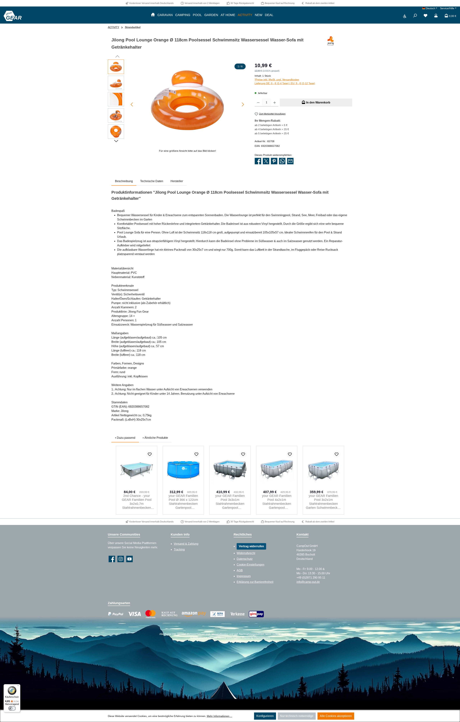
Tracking (179, 549)
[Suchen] (415, 16)
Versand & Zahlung (186, 543)
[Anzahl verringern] (258, 103)
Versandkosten (219, 634)
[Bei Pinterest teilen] (274, 161)
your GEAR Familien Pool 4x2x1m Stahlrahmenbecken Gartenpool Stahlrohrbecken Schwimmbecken (276, 502)
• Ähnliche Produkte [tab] (155, 437)
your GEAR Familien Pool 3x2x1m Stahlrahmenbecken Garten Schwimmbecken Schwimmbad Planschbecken (323, 502)
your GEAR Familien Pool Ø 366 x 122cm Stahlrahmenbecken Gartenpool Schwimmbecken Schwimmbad (183, 502)
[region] (177, 107)
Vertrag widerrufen (251, 546)
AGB (240, 570)
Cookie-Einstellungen (250, 564)
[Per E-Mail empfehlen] (290, 161)
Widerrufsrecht (246, 553)
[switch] (12, 708)
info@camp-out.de (308, 581)
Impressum (244, 576)
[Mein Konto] (436, 16)
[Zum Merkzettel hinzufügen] (149, 454)
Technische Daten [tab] (151, 181)
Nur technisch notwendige (296, 716)
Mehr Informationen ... (219, 716)
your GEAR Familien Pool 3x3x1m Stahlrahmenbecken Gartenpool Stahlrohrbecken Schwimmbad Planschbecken (230, 502)
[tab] (123, 181)
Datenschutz (245, 558)
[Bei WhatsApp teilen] (282, 161)
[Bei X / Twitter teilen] (266, 161)
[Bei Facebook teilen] (258, 161)
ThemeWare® (262, 637)
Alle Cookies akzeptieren (336, 716)
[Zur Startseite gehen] (13, 16)
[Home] (153, 15)
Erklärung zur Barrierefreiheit (255, 581)
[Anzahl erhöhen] (274, 103)
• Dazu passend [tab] (125, 437)
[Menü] (18, 686)
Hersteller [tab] (177, 181)
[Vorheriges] (132, 104)
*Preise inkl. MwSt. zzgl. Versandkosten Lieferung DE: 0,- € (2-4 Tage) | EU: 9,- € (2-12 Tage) (285, 81)
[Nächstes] (242, 104)
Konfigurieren (265, 716)
